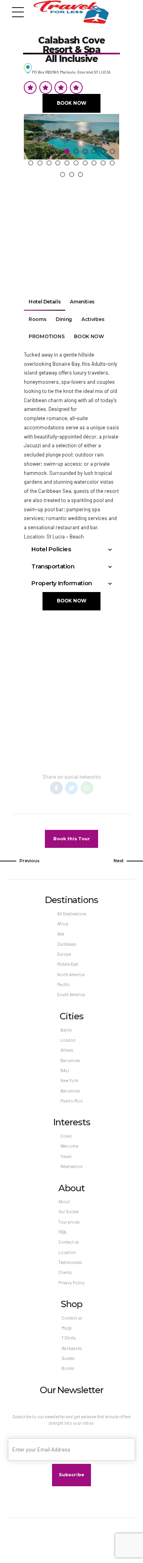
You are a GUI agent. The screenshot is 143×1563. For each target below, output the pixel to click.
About (64, 1201)
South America (71, 994)
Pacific (63, 984)
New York (69, 1080)
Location (67, 1252)
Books (68, 1368)
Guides (68, 1358)
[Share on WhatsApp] (87, 788)
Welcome (69, 1145)
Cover (66, 1135)
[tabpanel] (71, 150)
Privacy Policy (71, 1282)
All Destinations (71, 913)
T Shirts (68, 1337)
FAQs (62, 1231)
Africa (62, 923)
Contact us (68, 1241)
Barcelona (70, 1060)
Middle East (67, 964)
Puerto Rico (71, 1100)
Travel (66, 1156)
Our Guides (68, 1211)
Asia (60, 933)
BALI (64, 1070)
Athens (66, 1050)
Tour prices (68, 1221)
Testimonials (70, 1262)
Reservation (71, 1166)
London (67, 1040)
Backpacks (72, 1348)
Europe (64, 954)
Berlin (66, 1030)
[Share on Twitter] (71, 788)
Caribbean (66, 944)
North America (71, 974)
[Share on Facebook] (56, 788)
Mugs (67, 1327)
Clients (65, 1272)
